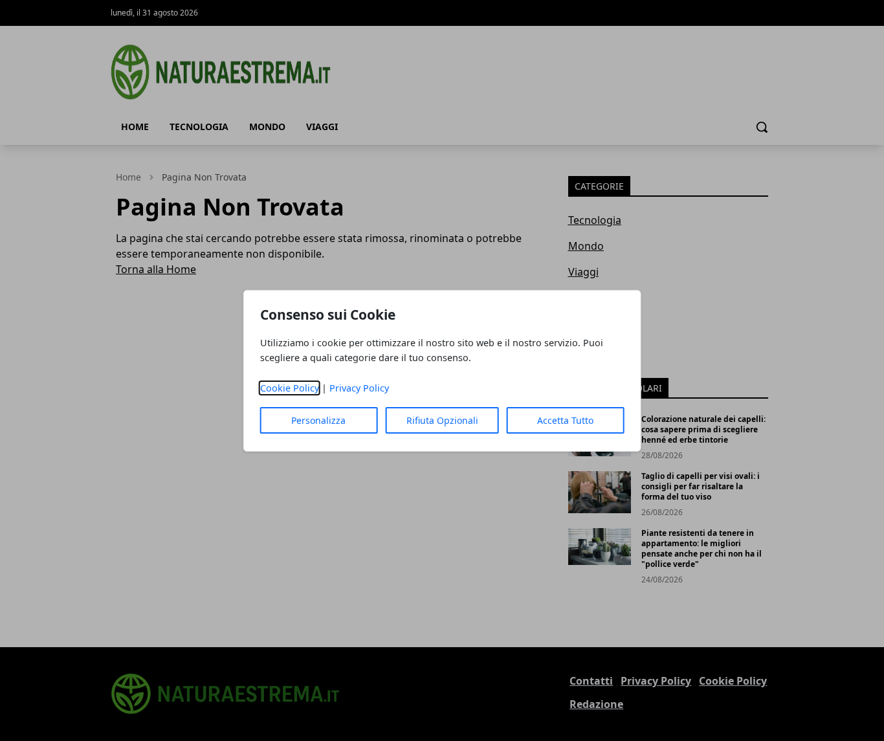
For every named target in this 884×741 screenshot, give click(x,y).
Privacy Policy (359, 388)
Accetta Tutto (565, 420)
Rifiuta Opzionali (442, 420)
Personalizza (318, 420)
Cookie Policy (289, 388)
